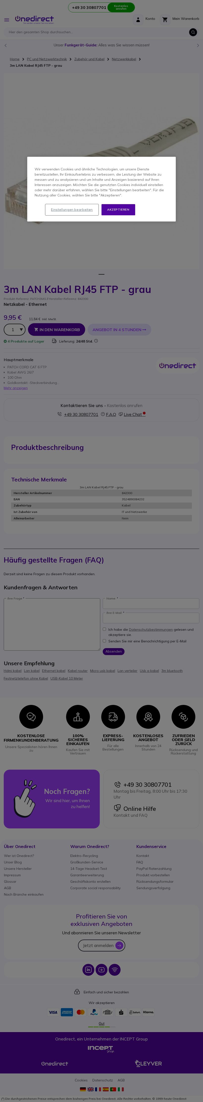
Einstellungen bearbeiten (72, 210)
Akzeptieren (118, 210)
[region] (101, 189)
